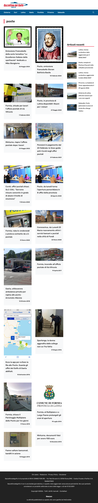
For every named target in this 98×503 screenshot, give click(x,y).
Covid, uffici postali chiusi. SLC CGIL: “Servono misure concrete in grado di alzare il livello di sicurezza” (17, 192)
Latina (23, 12)
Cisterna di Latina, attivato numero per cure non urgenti (85, 95)
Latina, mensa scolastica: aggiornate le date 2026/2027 (86, 75)
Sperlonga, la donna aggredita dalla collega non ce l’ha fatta (47, 343)
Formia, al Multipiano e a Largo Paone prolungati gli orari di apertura (49, 415)
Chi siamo (35, 474)
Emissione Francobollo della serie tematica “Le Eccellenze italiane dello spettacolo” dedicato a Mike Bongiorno (16, 57)
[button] (93, 12)
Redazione (43, 474)
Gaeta (31, 12)
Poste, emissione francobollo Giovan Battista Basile (45, 69)
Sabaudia (61, 12)
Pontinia (40, 12)
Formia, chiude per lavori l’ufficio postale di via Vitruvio (17, 109)
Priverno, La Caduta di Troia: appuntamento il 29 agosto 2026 (86, 85)
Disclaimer (62, 474)
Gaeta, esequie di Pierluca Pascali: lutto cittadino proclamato (86, 65)
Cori (15, 12)
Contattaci (63, 491)
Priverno (50, 12)
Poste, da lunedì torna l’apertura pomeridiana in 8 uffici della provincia (48, 189)
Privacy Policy (53, 474)
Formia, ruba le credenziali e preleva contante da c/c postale (17, 234)
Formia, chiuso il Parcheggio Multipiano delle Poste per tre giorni (17, 417)
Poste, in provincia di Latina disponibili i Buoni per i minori (48, 104)
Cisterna (7, 12)
